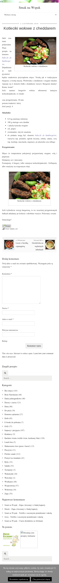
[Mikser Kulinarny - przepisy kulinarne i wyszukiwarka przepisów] (11, 539)
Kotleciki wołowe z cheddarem (30, 28)
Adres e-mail (8, 319)
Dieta (7, 406)
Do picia (8, 410)
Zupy (7, 493)
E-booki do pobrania (13, 422)
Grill (6, 426)
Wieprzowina (10, 485)
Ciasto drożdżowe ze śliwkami (31, 521)
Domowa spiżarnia (12, 414)
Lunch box (9, 442)
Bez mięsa (9, 390)
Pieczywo (8, 450)
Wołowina (8, 489)
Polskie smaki (10, 454)
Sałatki (7, 465)
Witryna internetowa (10, 330)
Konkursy (8, 434)
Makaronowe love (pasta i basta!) (17, 446)
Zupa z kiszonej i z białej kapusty (32, 505)
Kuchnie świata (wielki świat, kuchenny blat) (22, 438)
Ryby (7, 462)
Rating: (5, 341)
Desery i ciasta (10, 402)
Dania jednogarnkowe (13, 398)
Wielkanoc (9, 481)
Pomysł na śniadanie (13, 458)
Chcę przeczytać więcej (41, 579)
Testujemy (9, 469)
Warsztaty (8, 477)
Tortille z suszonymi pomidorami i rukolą (35, 513)
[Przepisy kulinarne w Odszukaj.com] (29, 539)
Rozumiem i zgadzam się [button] (19, 579)
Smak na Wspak (29, 7)
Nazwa (5, 308)
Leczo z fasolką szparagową (22, 243)
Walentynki (9, 473)
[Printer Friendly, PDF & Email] (6, 225)
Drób (7, 418)
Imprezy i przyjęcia (12, 430)
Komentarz (7, 273)
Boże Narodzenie (11, 394)
